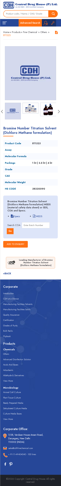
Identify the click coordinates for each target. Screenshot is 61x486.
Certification (8, 320)
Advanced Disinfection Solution (17, 359)
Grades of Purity (10, 325)
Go (10, 231)
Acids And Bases (10, 364)
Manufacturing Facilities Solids (16, 309)
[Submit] (53, 13)
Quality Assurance (11, 314)
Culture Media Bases (12, 413)
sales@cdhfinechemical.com (20, 448)
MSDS (38, 216)
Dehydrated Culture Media (15, 408)
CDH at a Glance (11, 298)
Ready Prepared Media (13, 403)
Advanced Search (30, 22)
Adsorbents (8, 370)
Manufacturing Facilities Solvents (17, 304)
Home (6, 32)
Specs (16, 216)
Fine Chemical (30, 32)
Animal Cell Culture (12, 392)
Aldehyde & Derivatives (13, 375)
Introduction (8, 293)
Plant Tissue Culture (12, 397)
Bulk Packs (8, 330)
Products (16, 32)
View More (8, 380)
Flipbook (7, 336)
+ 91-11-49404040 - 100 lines (22, 454)
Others (43, 32)
